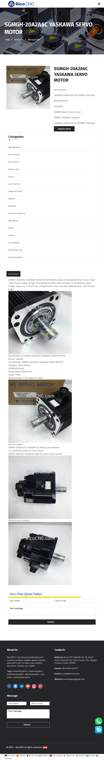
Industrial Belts (15, 257)
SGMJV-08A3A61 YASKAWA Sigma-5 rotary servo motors (35, 454)
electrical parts (32, 674)
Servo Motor (33, 40)
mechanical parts (15, 674)
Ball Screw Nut (15, 250)
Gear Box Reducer (16, 213)
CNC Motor (13, 221)
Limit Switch (14, 184)
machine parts (35, 671)
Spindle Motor (14, 147)
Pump (11, 176)
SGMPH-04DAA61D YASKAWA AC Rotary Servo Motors (33, 447)
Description (13, 274)
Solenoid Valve (15, 191)
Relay (10, 228)
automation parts (21, 677)
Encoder (12, 206)
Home (7, 40)
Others (11, 235)
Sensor (11, 198)
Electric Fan (14, 169)
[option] (28, 89)
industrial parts (20, 671)
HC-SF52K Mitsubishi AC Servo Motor (26, 451)
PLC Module (13, 243)
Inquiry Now (64, 129)
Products (18, 40)
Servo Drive (13, 162)
